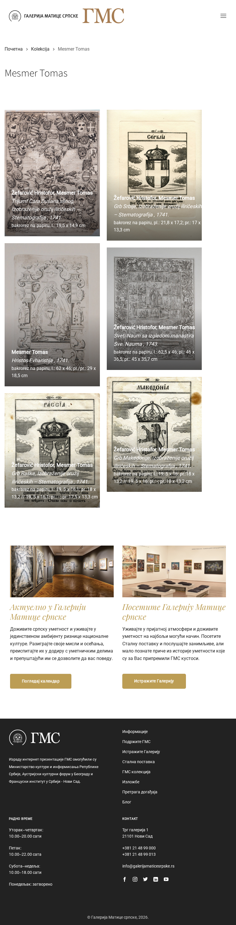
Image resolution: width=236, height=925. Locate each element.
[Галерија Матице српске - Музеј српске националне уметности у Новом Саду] (43, 15)
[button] (223, 16)
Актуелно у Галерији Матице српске (48, 611)
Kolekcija (40, 49)
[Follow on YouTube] (166, 879)
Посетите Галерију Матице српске (174, 611)
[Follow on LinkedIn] (155, 879)
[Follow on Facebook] (124, 879)
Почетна (14, 49)
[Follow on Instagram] (135, 879)
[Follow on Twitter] (145, 879)
